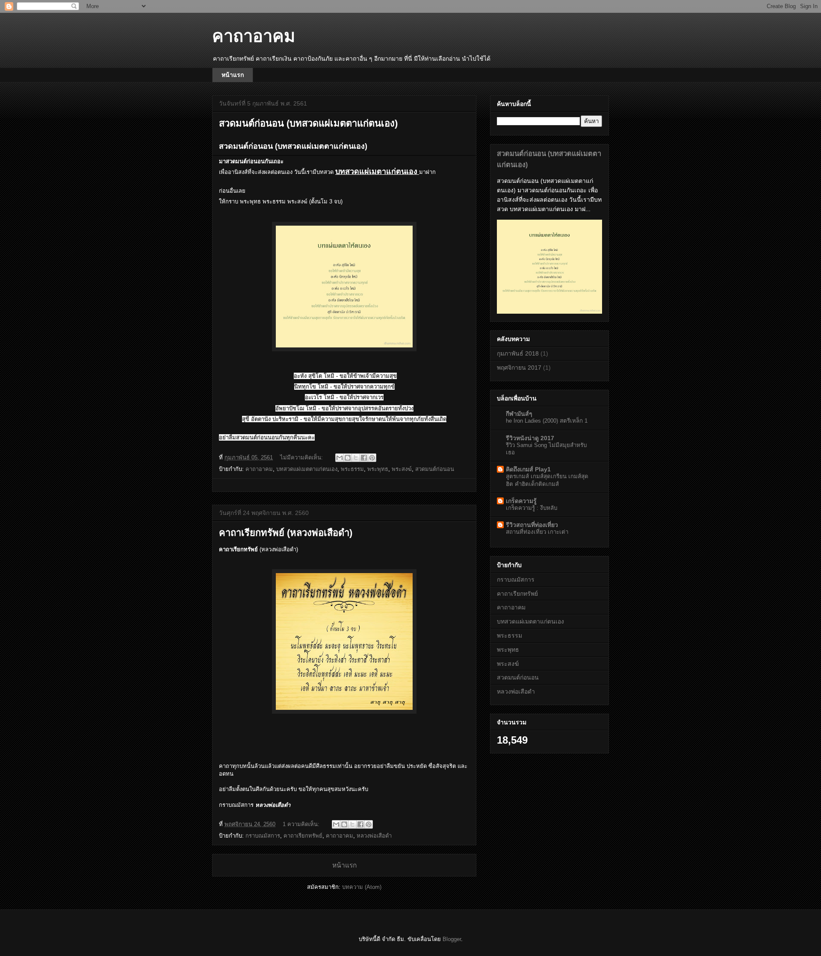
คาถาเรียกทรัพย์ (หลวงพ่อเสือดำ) (285, 532)
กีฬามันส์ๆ (519, 413)
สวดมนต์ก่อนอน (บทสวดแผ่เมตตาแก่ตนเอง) (308, 123)
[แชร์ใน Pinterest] (372, 457)
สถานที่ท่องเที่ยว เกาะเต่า (537, 532)
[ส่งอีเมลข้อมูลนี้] (339, 457)
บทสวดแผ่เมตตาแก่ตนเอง (306, 469)
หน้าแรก (232, 74)
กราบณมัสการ (262, 835)
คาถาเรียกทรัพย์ (303, 835)
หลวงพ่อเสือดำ (374, 835)
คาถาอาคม (259, 469)
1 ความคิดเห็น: (302, 824)
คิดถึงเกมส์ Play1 (528, 469)
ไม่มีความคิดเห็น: (302, 457)
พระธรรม (352, 469)
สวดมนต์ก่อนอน (434, 469)
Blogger (452, 939)
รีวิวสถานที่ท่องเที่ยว (532, 524)
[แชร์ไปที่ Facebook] (364, 457)
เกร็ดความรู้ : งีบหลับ (531, 508)
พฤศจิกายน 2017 (519, 367)
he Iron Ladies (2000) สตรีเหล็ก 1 (547, 421)
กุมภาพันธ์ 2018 (518, 353)
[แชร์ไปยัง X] (355, 457)
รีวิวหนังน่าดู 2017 (530, 438)
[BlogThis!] (347, 457)
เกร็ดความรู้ (521, 500)
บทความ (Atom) (361, 887)
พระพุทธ (377, 469)
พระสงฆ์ (402, 469)
